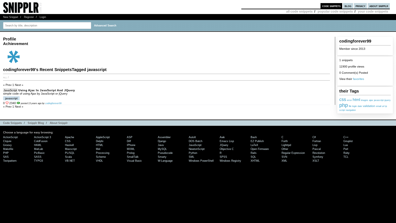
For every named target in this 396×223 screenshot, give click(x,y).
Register (29, 17)
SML (191, 156)
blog (348, 6)
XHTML (255, 160)
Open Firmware (260, 149)
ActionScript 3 (42, 137)
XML (284, 160)
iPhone (131, 145)
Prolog (130, 152)
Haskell (69, 145)
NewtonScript (197, 149)
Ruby (346, 152)
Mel (98, 149)
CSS (68, 141)
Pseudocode (165, 152)
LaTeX (254, 145)
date (360, 106)
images (364, 100)
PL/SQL (69, 152)
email (378, 106)
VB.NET (70, 160)
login (354, 106)
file (350, 106)
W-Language (165, 160)
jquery (387, 100)
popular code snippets (335, 11)
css (342, 99)
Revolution (318, 152)
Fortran (316, 141)
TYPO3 (38, 160)
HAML (37, 145)
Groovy (7, 145)
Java (161, 145)
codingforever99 (53, 103)
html (356, 99)
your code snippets (373, 11)
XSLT (315, 160)
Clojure (7, 141)
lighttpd (286, 145)
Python (193, 152)
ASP (129, 137)
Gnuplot (348, 141)
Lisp (314, 145)
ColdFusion (40, 141)
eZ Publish (257, 141)
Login (43, 17)
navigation (351, 110)
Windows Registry (230, 160)
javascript (379, 100)
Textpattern (9, 160)
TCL (345, 156)
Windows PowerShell (201, 160)
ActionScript (10, 137)
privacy (360, 6)
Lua (345, 145)
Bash (254, 137)
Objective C (227, 149)
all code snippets (299, 11)
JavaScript (10, 90)
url (383, 106)
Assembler (164, 137)
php (343, 105)
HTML (99, 145)
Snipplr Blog (36, 123)
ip (386, 106)
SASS (37, 156)
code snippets (331, 6)
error (349, 100)
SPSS (223, 156)
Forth (285, 141)
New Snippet (10, 17)
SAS (6, 156)
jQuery (224, 145)
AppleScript (103, 137)
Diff (129, 141)
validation (369, 106)
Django (162, 141)
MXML (131, 149)
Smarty (162, 156)
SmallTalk (133, 156)
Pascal (316, 149)
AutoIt (192, 137)
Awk (222, 137)
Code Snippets (12, 123)
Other (285, 149)
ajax (371, 100)
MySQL (162, 149)
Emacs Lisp (227, 141)
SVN (284, 156)
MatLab (38, 149)
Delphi (99, 141)
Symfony (317, 156)
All (5, 77)
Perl (345, 149)
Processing (102, 152)
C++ (346, 137)
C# (314, 137)
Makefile (8, 149)
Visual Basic (134, 160)
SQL (253, 156)
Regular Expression (293, 152)
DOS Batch (195, 141)
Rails (254, 152)
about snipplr (378, 6)
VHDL (99, 160)
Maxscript (71, 149)
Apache (69, 137)
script (342, 110)
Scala (68, 156)
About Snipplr (59, 123)
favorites (358, 79)
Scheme (101, 156)
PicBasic (39, 152)
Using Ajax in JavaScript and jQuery (46, 90)
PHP (6, 152)
